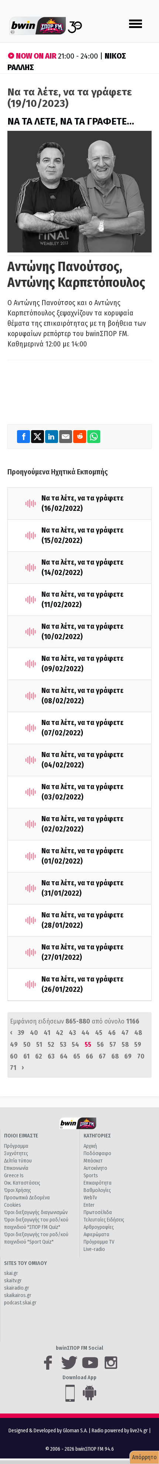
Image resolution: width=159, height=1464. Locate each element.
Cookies (12, 1205)
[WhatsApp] (93, 436)
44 (85, 1033)
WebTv (90, 1198)
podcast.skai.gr (20, 1303)
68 (115, 1056)
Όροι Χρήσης (17, 1190)
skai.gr (11, 1273)
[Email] (66, 436)
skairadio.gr (16, 1288)
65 (76, 1056)
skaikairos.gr (17, 1295)
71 (13, 1068)
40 (34, 1033)
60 (14, 1056)
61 (26, 1056)
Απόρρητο (144, 1457)
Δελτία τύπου (18, 1161)
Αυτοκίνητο (95, 1168)
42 (59, 1033)
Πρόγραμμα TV (99, 1242)
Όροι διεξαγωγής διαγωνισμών (36, 1212)
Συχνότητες (16, 1153)
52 (51, 1045)
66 (89, 1056)
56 (100, 1045)
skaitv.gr (13, 1280)
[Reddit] (80, 436)
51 (39, 1045)
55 (88, 1045)
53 (63, 1045)
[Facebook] (24, 436)
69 (128, 1056)
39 (21, 1033)
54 (75, 1045)
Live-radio (94, 1249)
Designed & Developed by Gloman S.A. (48, 1431)
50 (27, 1045)
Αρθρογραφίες (99, 1227)
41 (47, 1033)
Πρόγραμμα (16, 1146)
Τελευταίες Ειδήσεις (104, 1220)
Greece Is (14, 1175)
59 (137, 1045)
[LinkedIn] (52, 436)
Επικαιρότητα (98, 1183)
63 (51, 1056)
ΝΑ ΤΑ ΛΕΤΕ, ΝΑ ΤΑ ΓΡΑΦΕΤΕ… (70, 121)
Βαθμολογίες (97, 1190)
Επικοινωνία (16, 1168)
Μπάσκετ (93, 1161)
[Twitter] (38, 436)
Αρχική (90, 1146)
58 (125, 1045)
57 (112, 1045)
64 (64, 1056)
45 (98, 1033)
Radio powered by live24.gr (120, 1431)
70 (141, 1056)
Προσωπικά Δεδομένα (27, 1198)
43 (72, 1033)
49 (14, 1045)
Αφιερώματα (96, 1234)
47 (125, 1033)
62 (38, 1056)
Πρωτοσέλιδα (98, 1212)
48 (138, 1033)
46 (112, 1033)
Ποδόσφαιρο (97, 1153)
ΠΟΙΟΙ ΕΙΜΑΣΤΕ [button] (21, 1136)
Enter (89, 1205)
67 (102, 1056)
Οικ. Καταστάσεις (22, 1183)
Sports (91, 1175)
